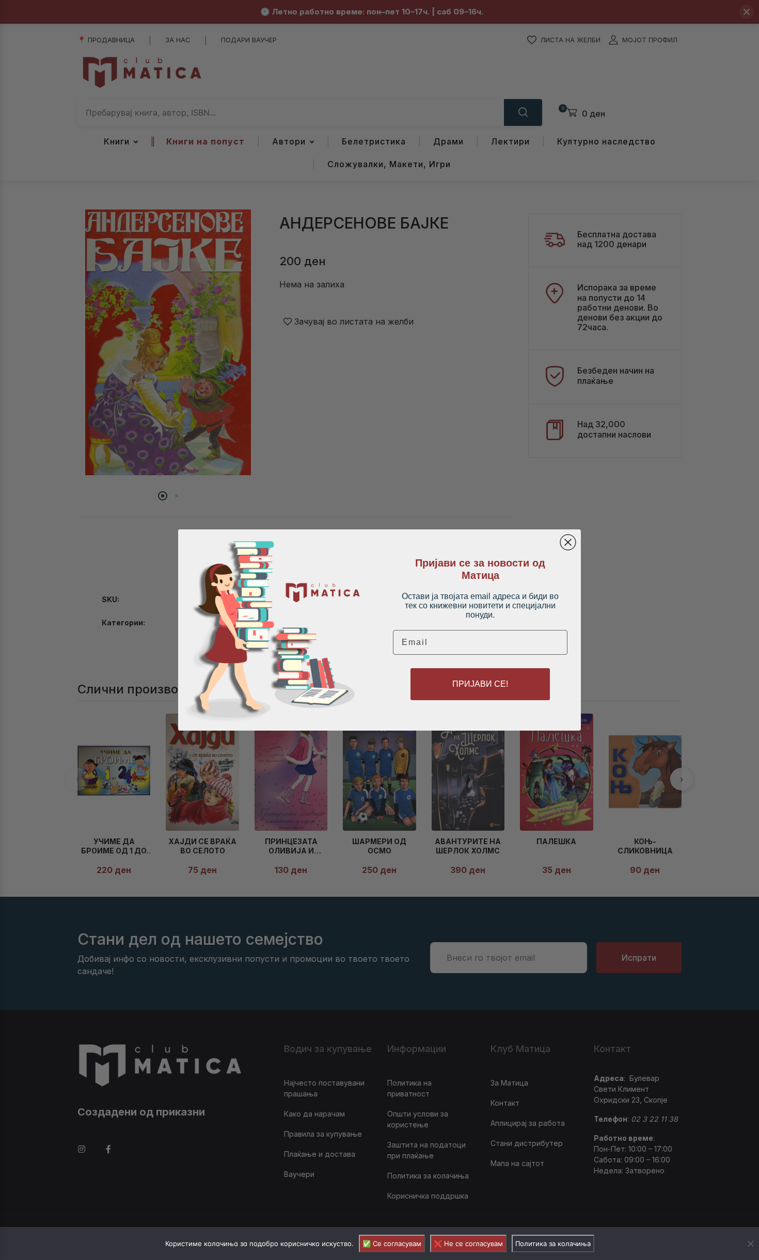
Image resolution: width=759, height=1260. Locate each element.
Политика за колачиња (553, 1243)
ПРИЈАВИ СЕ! (480, 684)
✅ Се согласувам (391, 1243)
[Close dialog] (568, 542)
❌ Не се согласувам (468, 1243)
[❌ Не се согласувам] (750, 1243)
